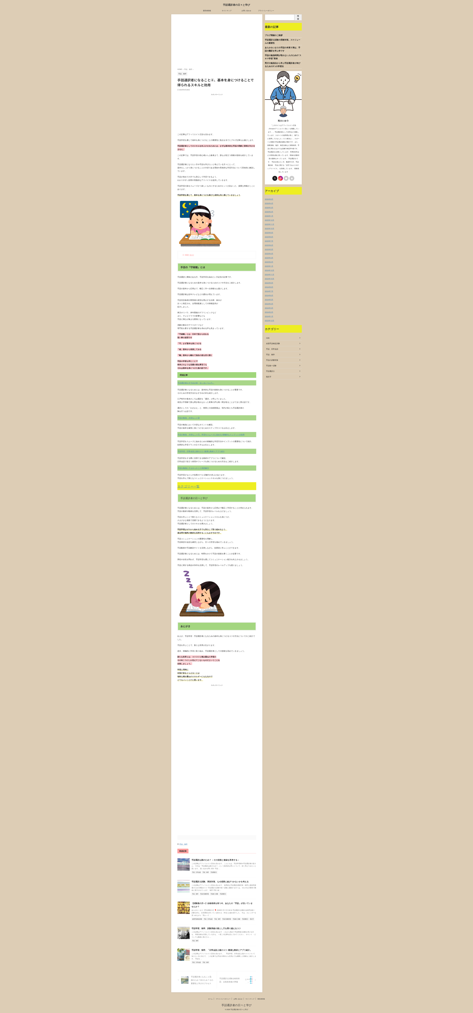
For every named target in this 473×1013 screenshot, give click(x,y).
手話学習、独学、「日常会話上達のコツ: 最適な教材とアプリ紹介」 (222, 950)
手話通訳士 (270, 371)
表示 (191, 255)
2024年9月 (269, 283)
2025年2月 (269, 262)
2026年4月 (269, 203)
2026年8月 (269, 199)
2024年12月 (269, 270)
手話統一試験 (271, 365)
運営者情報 (207, 10)
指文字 (268, 376)
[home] (291, 178)
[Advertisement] (216, 41)
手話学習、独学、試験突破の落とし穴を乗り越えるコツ (216, 928)
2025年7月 (269, 241)
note (268, 338)
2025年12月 (269, 220)
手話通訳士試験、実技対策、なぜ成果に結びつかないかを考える (220, 881)
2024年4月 (269, 304)
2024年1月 (269, 316)
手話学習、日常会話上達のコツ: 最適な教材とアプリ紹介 (201, 451)
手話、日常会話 (272, 349)
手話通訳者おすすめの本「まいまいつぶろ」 (195, 383)
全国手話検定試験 (273, 343)
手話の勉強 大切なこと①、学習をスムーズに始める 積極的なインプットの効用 (211, 434)
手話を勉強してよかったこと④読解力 (193, 468)
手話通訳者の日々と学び (236, 4)
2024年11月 (269, 274)
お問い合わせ (246, 10)
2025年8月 (269, 237)
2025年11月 (269, 224)
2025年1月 (269, 266)
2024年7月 (269, 291)
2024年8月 (269, 287)
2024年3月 (269, 308)
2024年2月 (269, 312)
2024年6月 (269, 295)
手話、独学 (183, 844)
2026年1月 (269, 216)
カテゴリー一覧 (188, 486)
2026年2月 (269, 211)
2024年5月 (269, 299)
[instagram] (280, 178)
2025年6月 (269, 245)
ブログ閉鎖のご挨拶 (274, 35)
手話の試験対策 (272, 360)
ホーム (210, 999)
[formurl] (286, 178)
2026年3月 (269, 207)
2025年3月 (269, 257)
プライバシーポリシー (266, 10)
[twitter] (274, 178)
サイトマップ (226, 10)
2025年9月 (269, 232)
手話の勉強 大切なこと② (188, 417)
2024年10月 (269, 278)
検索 (298, 17)
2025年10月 (269, 228)
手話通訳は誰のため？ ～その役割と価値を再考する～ (215, 859)
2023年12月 (269, 320)
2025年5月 (269, 249)
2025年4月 (269, 253)
